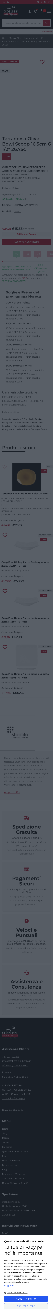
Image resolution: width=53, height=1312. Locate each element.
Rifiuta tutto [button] (26, 1306)
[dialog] (26, 1273)
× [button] (50, 1238)
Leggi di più (9, 1286)
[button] (26, 1293)
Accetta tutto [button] (26, 1299)
